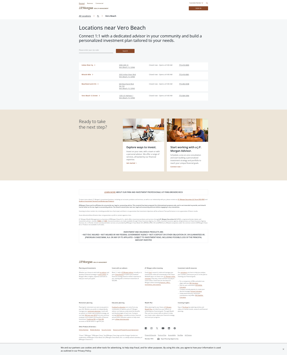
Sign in (198, 8)
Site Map (180, 335)
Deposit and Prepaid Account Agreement (125, 330)
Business (90, 3)
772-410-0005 (184, 65)
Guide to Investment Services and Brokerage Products (96, 201)
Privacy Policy (84, 350)
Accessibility (172, 335)
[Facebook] (146, 328)
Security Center (106, 330)
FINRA (99, 221)
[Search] (207, 3)
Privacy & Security (150, 335)
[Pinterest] (175, 328)
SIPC (105, 221)
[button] (283, 349)
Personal (82, 3)
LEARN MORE (110, 192)
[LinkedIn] (169, 328)
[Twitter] (157, 328)
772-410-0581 (184, 74)
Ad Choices (188, 335)
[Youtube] (163, 328)
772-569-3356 (184, 96)
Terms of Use (162, 335)
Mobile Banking (95, 330)
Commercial (99, 3)
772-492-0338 (184, 84)
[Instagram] (151, 328)
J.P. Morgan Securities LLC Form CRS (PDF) (191, 199)
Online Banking (83, 330)
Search (125, 51)
